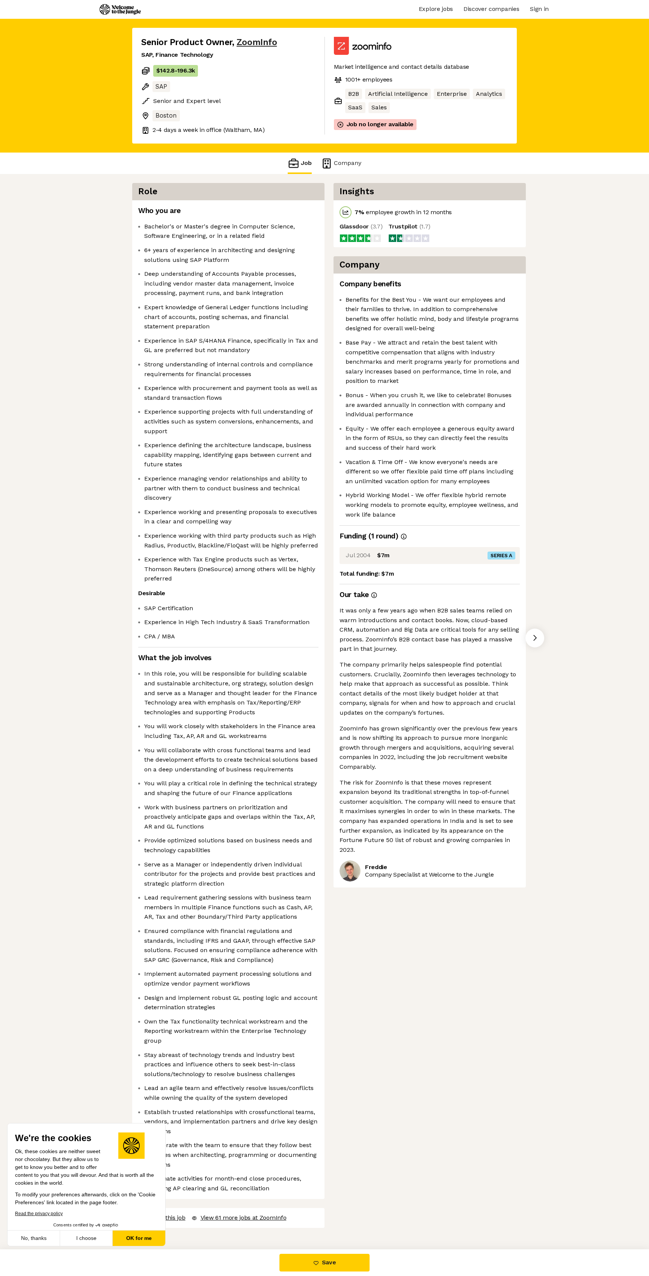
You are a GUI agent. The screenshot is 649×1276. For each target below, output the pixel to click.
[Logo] (120, 9)
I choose (86, 1238)
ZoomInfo (257, 42)
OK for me (139, 1238)
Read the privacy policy (39, 1213)
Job (306, 162)
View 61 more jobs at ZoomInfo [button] (244, 1217)
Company (347, 162)
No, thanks (34, 1238)
